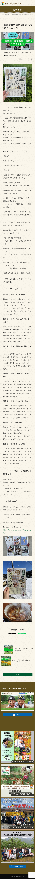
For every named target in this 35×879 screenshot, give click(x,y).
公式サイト (19, 715)
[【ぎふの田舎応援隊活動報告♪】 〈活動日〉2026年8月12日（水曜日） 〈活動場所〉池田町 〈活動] (17, 847)
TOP (2, 14)
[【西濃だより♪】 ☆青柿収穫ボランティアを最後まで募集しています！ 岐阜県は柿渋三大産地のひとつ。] (17, 814)
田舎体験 (7, 14)
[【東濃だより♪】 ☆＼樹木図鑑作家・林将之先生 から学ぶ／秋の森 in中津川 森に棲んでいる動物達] (17, 747)
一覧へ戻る (17, 674)
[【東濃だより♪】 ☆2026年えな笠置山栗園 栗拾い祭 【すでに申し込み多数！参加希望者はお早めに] (17, 780)
